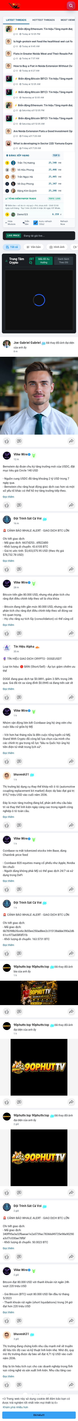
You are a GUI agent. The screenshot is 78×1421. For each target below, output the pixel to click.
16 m (16, 523)
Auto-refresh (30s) (45, 223)
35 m (16, 651)
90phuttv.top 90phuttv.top (31, 966)
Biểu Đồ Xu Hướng (43, 261)
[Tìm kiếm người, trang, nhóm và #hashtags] (71, 6)
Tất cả (14, 246)
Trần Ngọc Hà (25, 176)
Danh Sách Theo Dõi (63, 261)
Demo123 (22, 214)
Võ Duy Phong (25, 183)
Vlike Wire (21, 454)
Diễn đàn (27, 223)
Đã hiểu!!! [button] (39, 1415)
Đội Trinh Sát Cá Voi (27, 518)
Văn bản (35, 246)
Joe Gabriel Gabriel (27, 342)
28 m (16, 587)
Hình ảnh (59, 246)
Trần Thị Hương (26, 162)
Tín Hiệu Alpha (24, 646)
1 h (15, 715)
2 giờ (16, 1124)
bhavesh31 (21, 774)
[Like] (39, 442)
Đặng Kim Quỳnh (27, 190)
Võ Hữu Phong (25, 169)
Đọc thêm (8, 496)
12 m (16, 459)
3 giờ (16, 1339)
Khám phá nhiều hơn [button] (15, 1407)
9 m (16, 351)
